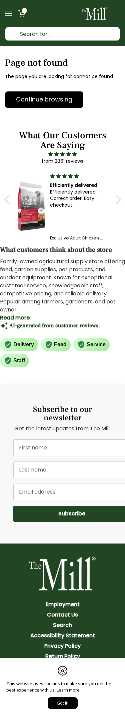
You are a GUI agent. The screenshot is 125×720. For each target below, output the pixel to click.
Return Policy (62, 656)
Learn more (68, 690)
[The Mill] (94, 13)
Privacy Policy (62, 646)
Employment (63, 604)
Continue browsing (44, 99)
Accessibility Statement (62, 635)
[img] (63, 154)
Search (62, 625)
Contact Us (62, 615)
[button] (21, 13)
